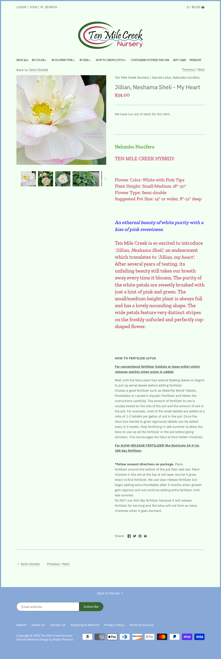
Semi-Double (38, 70)
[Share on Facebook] (129, 535)
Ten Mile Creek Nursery (132, 77)
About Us (38, 625)
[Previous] (17, 179)
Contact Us (58, 625)
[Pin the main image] (140, 535)
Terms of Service (141, 625)
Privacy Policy (114, 625)
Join (33, 7)
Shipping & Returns (85, 625)
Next (201, 69)
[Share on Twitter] (134, 535)
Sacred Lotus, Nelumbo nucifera (175, 77)
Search (21, 625)
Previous (188, 69)
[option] (28, 178)
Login (21, 7)
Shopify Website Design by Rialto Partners (44, 639)
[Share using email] (145, 535)
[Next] (105, 179)
